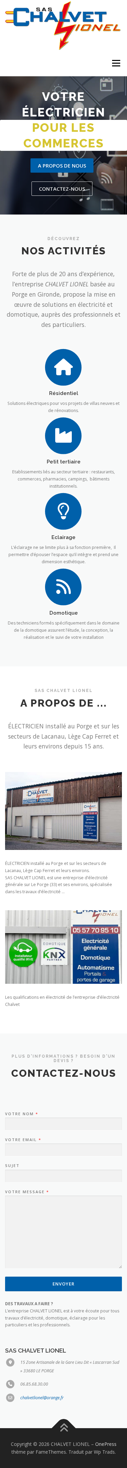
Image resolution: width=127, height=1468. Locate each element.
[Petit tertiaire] (63, 435)
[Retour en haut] (63, 1428)
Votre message (26, 1191)
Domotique (63, 613)
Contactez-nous (62, 188)
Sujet (12, 1165)
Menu (115, 63)
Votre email (23, 1139)
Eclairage (63, 537)
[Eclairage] (63, 511)
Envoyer (63, 1284)
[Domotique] (63, 586)
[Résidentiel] (63, 366)
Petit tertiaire (64, 461)
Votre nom (21, 1113)
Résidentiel (63, 393)
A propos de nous (62, 165)
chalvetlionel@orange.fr (42, 1398)
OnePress (106, 1444)
